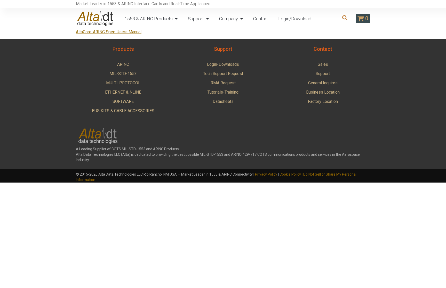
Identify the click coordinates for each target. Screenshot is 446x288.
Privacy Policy (266, 174)
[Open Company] (241, 18)
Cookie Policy (290, 174)
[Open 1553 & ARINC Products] (176, 18)
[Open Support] (207, 18)
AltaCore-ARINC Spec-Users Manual (108, 31)
